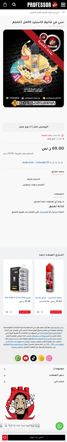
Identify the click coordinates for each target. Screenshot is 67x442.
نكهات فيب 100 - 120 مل (53, 344)
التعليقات (59, 194)
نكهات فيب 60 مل (14, 342)
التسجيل (43, 212)
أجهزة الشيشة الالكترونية (51, 333)
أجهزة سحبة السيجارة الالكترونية (48, 339)
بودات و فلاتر (14, 339)
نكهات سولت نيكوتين (32, 342)
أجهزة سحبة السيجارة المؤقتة (16, 344)
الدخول (54, 212)
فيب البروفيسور (56, 328)
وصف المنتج (58, 172)
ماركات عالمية (17, 347)
